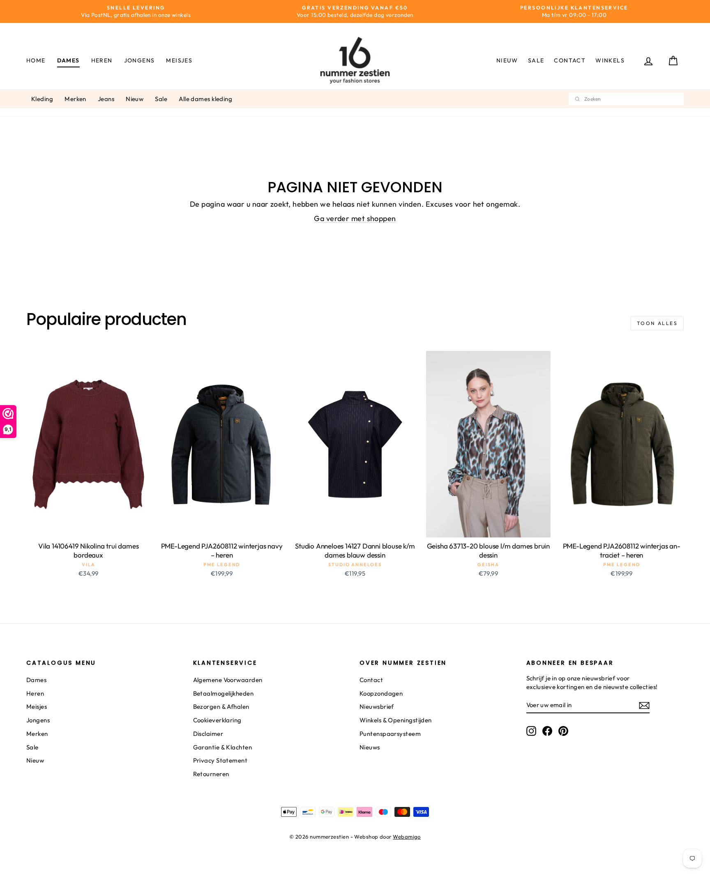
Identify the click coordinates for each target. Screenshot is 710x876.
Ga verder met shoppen (355, 218)
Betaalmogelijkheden (223, 693)
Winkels (610, 60)
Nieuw (507, 60)
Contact (570, 60)
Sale (536, 60)
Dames (68, 60)
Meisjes (179, 60)
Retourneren (211, 774)
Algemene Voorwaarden (228, 680)
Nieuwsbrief (377, 706)
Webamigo (407, 836)
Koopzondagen (381, 693)
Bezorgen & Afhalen (221, 706)
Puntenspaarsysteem (390, 734)
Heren (102, 60)
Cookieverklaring (217, 720)
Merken (75, 99)
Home (36, 60)
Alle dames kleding (205, 99)
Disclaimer (208, 734)
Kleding (42, 99)
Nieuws (370, 747)
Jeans (106, 99)
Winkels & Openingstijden (396, 720)
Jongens (139, 60)
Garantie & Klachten (222, 747)
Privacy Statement (220, 760)
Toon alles (657, 323)
